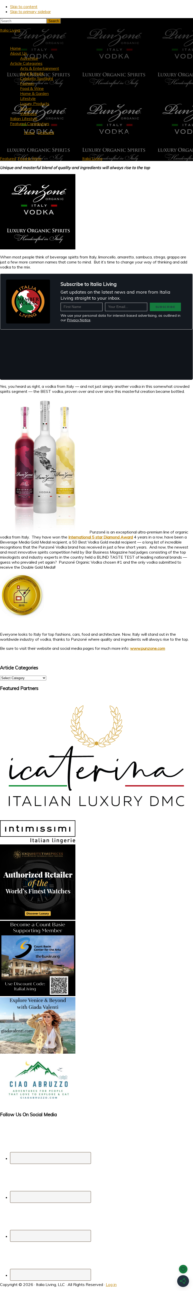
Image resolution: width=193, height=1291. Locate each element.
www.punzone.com (147, 648)
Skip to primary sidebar (30, 11)
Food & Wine (29, 158)
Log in (111, 1284)
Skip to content (23, 6)
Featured (8, 158)
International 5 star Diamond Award (100, 537)
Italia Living (10, 30)
